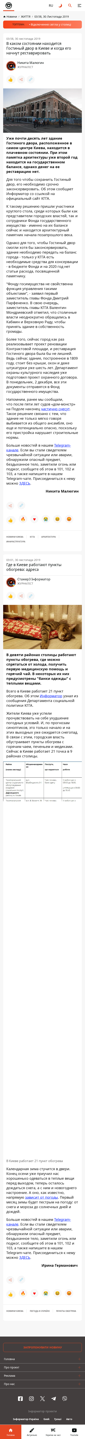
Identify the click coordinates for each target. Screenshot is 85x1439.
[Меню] (79, 5)
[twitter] (42, 1398)
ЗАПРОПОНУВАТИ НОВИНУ (42, 1347)
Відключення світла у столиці (51, 24)
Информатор (51, 695)
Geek (46, 1419)
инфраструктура (15, 541)
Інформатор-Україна (26, 1419)
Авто (69, 1419)
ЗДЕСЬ (24, 483)
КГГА (32, 536)
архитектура (48, 536)
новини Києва (14, 536)
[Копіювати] (31, 79)
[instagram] (31, 1398)
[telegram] (53, 1398)
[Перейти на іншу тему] (60, 5)
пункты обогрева (66, 1311)
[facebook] (20, 1398)
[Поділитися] (21, 79)
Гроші (57, 1419)
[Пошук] (70, 5)
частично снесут (55, 408)
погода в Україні (40, 1311)
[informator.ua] (8, 5)
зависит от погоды (41, 1197)
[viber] (64, 1398)
